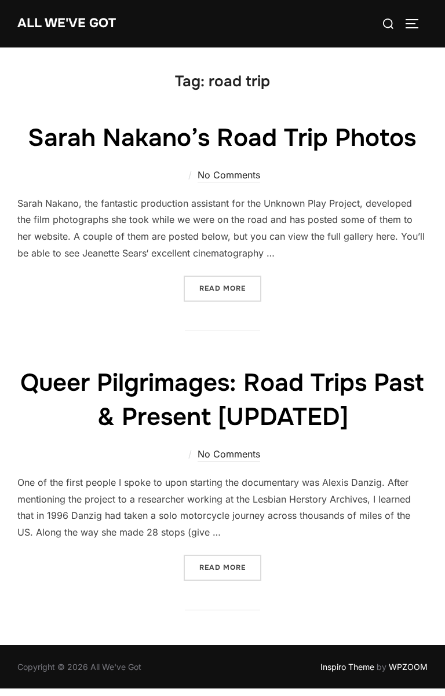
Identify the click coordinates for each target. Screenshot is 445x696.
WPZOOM (408, 667)
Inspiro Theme (347, 667)
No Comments (229, 175)
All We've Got (66, 23)
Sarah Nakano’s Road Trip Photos (222, 137)
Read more (230, 288)
